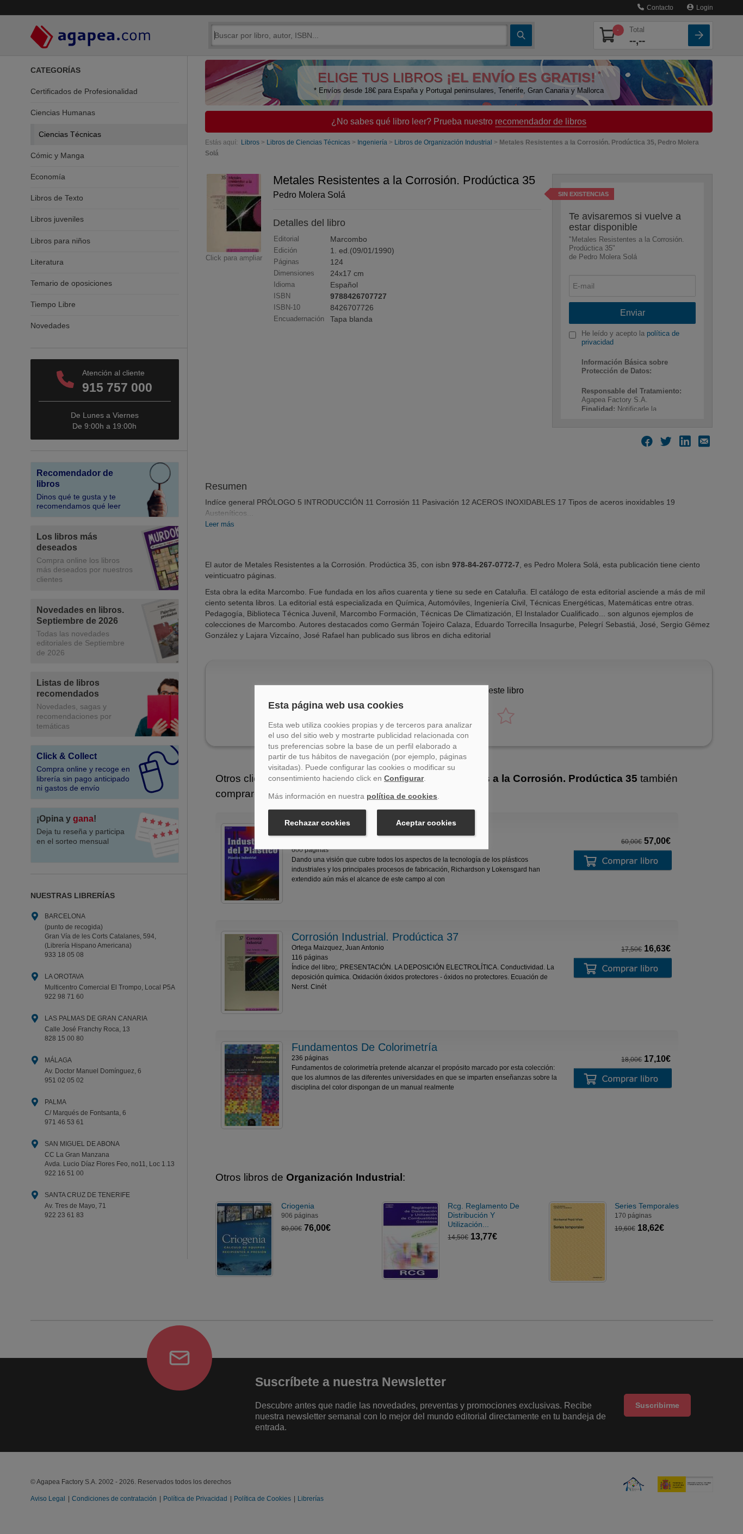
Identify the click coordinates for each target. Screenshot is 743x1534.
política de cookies (402, 796)
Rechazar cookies (317, 822)
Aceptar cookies (426, 822)
